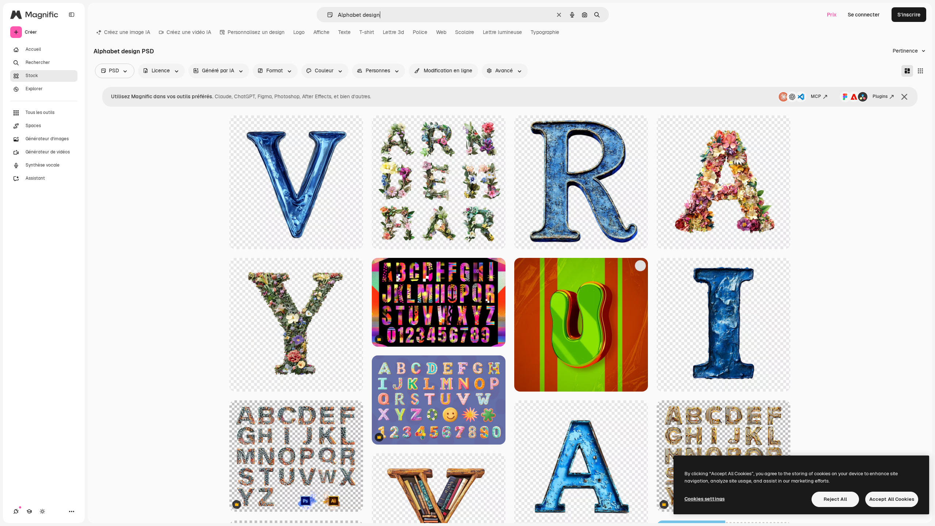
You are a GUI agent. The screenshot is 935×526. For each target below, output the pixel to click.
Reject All (835, 499)
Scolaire (464, 32)
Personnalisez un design (256, 32)
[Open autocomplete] (327, 15)
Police (420, 32)
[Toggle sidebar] (71, 14)
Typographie (545, 32)
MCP (816, 96)
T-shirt (366, 32)
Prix (832, 14)
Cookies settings (704, 499)
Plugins (880, 96)
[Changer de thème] (42, 511)
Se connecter (864, 14)
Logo (299, 32)
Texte (344, 32)
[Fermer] (904, 96)
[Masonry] (907, 71)
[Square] (920, 71)
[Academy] (29, 511)
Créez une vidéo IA (189, 32)
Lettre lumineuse (502, 32)
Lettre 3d (393, 32)
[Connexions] (16, 511)
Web (441, 32)
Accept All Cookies (891, 499)
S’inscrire (908, 14)
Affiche (321, 32)
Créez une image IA (127, 32)
